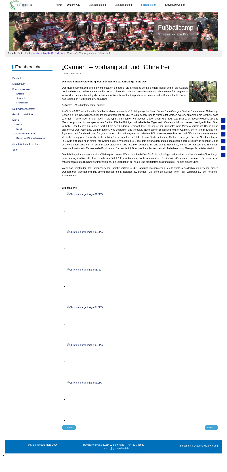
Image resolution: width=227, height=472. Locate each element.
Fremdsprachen (21, 89)
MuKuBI (16, 120)
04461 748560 (136, 444)
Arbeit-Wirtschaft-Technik (26, 144)
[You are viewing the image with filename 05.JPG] (94, 361)
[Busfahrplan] (223, 155)
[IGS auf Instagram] (223, 141)
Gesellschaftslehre (22, 114)
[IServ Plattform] (223, 148)
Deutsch (16, 78)
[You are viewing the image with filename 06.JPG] (94, 399)
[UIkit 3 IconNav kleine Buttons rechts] (113, 455)
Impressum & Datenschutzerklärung (198, 445)
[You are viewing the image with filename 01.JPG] (94, 211)
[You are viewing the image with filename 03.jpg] (94, 286)
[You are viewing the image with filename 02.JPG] (94, 248)
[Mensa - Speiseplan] (223, 134)
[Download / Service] (223, 127)
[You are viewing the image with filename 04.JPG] (94, 324)
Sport (15, 149)
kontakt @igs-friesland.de (115, 448)
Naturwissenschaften (23, 109)
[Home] (223, 120)
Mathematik (18, 83)
